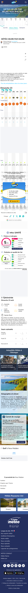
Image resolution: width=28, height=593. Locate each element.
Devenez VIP (15, 201)
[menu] (2, 2)
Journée (5, 28)
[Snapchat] (12, 565)
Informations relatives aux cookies (15, 580)
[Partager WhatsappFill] (23, 216)
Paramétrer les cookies (21, 583)
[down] (14, 409)
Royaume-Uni (6, 5)
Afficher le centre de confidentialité (15, 585)
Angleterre (11, 5)
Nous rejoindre (5, 543)
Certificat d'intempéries (8, 536)
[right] (26, 21)
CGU (13, 578)
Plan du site (22, 578)
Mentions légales (7, 578)
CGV (17, 578)
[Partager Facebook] (14, 216)
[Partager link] (10, 216)
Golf (14, 453)
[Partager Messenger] (20, 216)
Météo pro (4, 558)
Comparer (22, 28)
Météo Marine (5, 556)
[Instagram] (15, 565)
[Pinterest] (19, 565)
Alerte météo (5, 538)
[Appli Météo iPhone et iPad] (9, 573)
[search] (25, 2)
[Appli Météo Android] (19, 573)
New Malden (16, 5)
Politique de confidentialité (9, 583)
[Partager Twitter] (17, 216)
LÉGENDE (5, 47)
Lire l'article (21, 442)
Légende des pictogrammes (9, 548)
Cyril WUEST (14, 41)
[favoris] (25, 10)
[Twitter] (8, 565)
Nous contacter (5, 546)
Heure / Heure (13, 28)
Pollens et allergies (10, 236)
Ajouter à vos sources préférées (15, 220)
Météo (1, 5)
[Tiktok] (23, 565)
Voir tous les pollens (17, 248)
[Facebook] (4, 565)
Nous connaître (5, 541)
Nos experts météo (6, 533)
